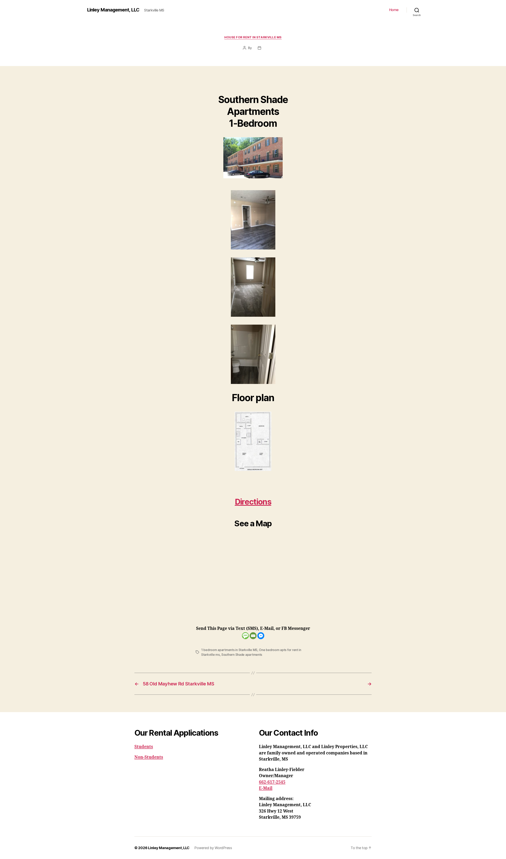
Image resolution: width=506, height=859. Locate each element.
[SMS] (245, 635)
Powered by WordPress (213, 848)
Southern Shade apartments (241, 655)
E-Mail (265, 788)
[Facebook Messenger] (260, 635)
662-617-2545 (272, 782)
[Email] (253, 635)
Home (394, 10)
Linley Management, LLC (113, 10)
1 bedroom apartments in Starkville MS (229, 650)
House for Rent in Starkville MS (253, 37)
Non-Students (148, 757)
